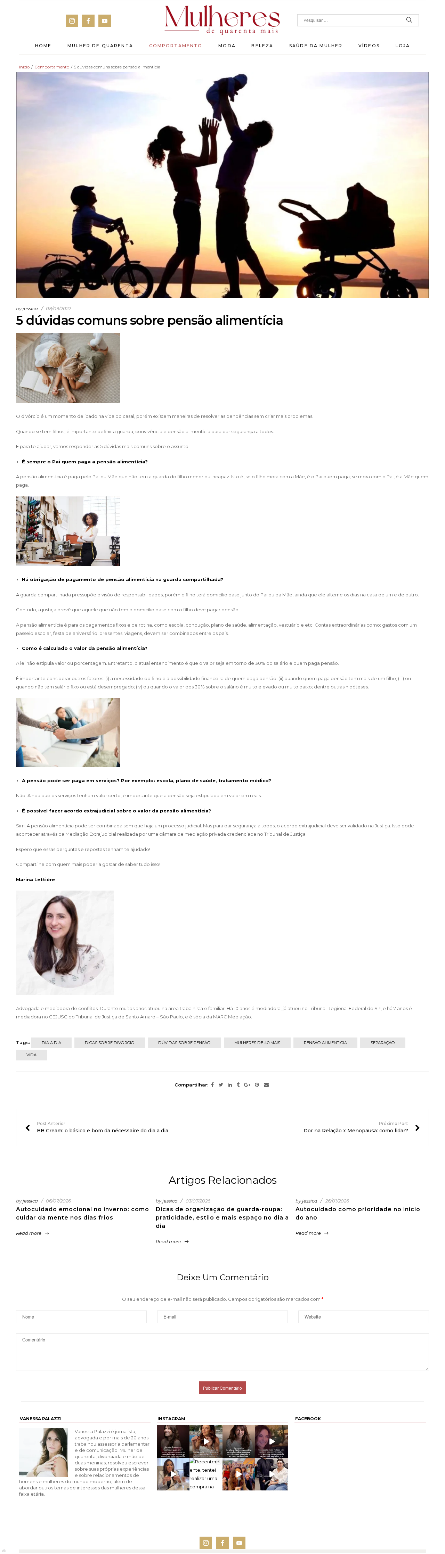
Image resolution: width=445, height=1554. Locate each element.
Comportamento (176, 45)
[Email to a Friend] (266, 1085)
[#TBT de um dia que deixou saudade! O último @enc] (239, 1474)
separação (383, 1042)
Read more (28, 1233)
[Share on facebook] (212, 1085)
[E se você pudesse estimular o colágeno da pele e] (271, 1474)
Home (43, 45)
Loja (403, 45)
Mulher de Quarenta (100, 45)
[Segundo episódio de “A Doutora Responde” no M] (173, 1474)
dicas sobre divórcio (110, 1042)
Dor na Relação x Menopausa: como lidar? (361, 1127)
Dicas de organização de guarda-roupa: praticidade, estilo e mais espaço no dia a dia (222, 1217)
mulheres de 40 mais (257, 1042)
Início (24, 66)
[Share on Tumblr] (238, 1085)
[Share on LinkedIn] (230, 1085)
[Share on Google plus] (247, 1085)
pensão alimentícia (325, 1042)
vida (31, 1054)
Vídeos (369, 45)
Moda (227, 45)
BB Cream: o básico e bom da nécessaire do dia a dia (97, 1127)
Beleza (262, 45)
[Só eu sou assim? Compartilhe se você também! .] (173, 1441)
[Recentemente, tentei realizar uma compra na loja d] (205, 1474)
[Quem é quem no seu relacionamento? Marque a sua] (271, 1441)
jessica (30, 308)
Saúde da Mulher (315, 45)
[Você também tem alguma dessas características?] (239, 1441)
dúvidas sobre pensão (184, 1042)
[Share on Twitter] (221, 1085)
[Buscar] (409, 20)
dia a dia (51, 1042)
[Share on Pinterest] (257, 1085)
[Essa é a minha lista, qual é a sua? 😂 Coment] (205, 1441)
